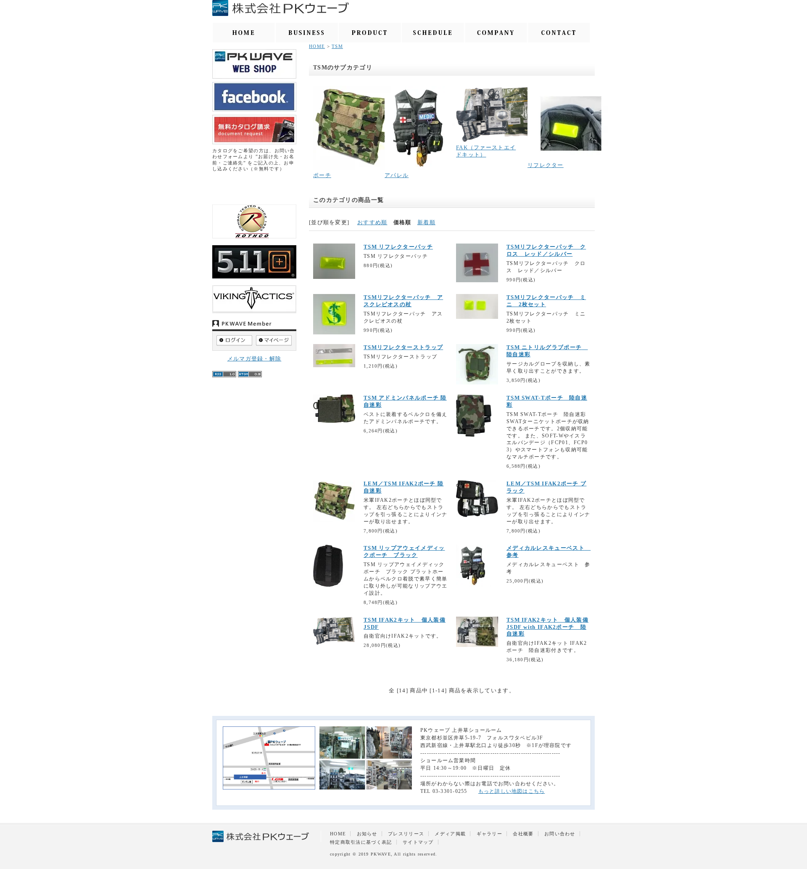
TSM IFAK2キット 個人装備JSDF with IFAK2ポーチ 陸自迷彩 (547, 627)
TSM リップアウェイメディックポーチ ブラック (404, 551)
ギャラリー (490, 833)
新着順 (426, 222)
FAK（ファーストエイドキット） (486, 151)
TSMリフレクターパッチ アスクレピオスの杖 (403, 300)
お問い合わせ (559, 833)
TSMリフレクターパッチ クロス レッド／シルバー (546, 250)
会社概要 (523, 833)
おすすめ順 (372, 222)
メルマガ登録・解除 (254, 358)
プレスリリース (406, 833)
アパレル (397, 175)
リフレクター (545, 165)
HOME (317, 46)
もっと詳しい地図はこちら (511, 791)
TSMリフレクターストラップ (403, 347)
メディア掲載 (450, 833)
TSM (337, 46)
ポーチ (322, 175)
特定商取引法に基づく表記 (361, 842)
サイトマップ (418, 842)
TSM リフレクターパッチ (398, 247)
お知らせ (367, 833)
